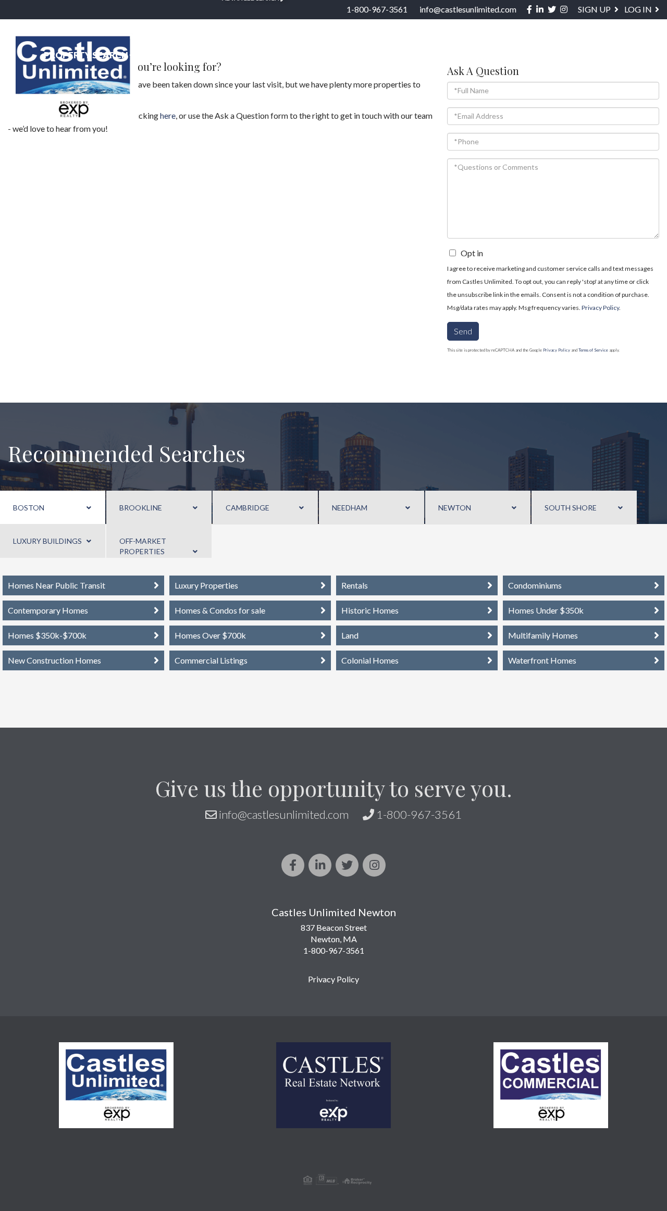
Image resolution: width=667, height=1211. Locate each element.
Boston (28, 507)
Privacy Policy (600, 307)
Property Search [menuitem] (86, 55)
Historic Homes (370, 610)
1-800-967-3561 (377, 9)
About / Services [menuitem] (497, 55)
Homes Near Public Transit (56, 585)
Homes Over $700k (210, 635)
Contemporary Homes (48, 610)
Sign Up (594, 9)
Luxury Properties (206, 585)
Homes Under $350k (546, 610)
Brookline (140, 507)
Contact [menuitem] (631, 55)
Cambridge (247, 507)
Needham (349, 507)
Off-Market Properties (142, 546)
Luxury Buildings (47, 540)
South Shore (571, 507)
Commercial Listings (211, 660)
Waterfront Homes (542, 660)
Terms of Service (593, 350)
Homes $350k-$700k (47, 635)
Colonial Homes (370, 660)
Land (350, 635)
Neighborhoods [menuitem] (194, 55)
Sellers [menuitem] (412, 55)
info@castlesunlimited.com (467, 9)
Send (463, 331)
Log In (638, 9)
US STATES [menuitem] (284, 55)
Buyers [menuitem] (351, 55)
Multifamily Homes (543, 635)
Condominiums (535, 585)
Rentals (354, 585)
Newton (454, 507)
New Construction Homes (54, 660)
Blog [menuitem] (576, 55)
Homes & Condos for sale (220, 610)
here (168, 115)
